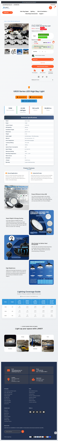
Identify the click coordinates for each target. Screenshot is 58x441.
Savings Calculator (32, 397)
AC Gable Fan (6, 397)
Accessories (6, 403)
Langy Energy (9, 436)
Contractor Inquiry (7, 421)
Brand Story (6, 413)
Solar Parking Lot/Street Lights (10, 390)
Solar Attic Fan (7, 398)
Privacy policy (31, 394)
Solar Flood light (7, 400)
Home (5, 21)
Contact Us (6, 411)
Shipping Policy (32, 392)
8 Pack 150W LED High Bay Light (13, 21)
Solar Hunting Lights (8, 394)
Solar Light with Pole (8, 392)
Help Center (41, 380)
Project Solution (7, 416)
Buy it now (43, 62)
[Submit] (22, 431)
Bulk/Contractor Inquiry (42, 66)
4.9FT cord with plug (43, 37)
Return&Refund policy (33, 390)
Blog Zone (6, 414)
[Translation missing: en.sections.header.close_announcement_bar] (55, 2)
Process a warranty (32, 402)
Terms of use (31, 398)
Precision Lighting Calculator (34, 395)
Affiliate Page (6, 419)
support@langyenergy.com (7, 4)
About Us (6, 410)
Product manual (32, 400)
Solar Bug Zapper (7, 402)
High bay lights (7, 395)
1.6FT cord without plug (43, 34)
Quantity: (35, 51)
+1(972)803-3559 (16, 4)
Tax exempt (6, 418)
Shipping (33, 30)
